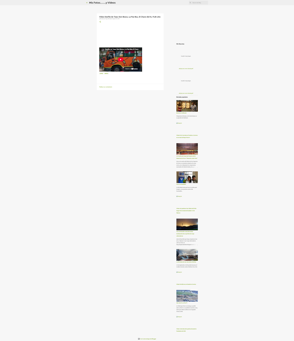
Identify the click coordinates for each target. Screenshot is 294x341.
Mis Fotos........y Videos (102, 2)
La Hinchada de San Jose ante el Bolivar (186, 262)
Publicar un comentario (105, 87)
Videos (106, 73)
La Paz (101, 73)
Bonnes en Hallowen (181, 113)
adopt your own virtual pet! (186, 68)
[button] (100, 22)
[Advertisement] (130, 36)
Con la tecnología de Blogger (148, 339)
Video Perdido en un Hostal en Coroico (186, 284)
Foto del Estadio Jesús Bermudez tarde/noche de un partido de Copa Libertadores (185, 234)
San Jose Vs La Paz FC (181, 303)
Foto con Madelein (181, 184)
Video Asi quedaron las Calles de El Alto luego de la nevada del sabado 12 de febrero (186, 211)
